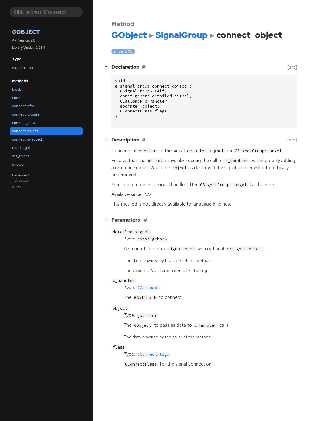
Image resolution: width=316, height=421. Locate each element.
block (16, 89)
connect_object (25, 131)
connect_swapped (27, 139)
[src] (292, 67)
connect (19, 97)
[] (107, 66)
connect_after (23, 106)
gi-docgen (22, 180)
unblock (18, 164)
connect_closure (26, 114)
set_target (20, 155)
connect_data (23, 122)
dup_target (21, 147)
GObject (26, 32)
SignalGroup (22, 67)
